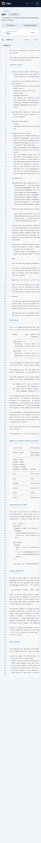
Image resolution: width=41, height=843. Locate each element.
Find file (26, 40)
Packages (6, 11)
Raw (36, 40)
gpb (4, 14)
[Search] (32, 3)
